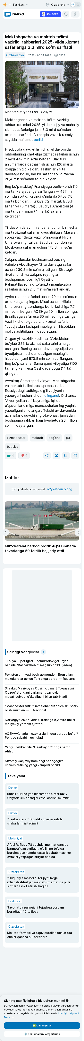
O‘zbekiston (15, 55)
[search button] (65, 14)
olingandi (51, 395)
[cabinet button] (75, 14)
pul (68, 438)
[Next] (78, 532)
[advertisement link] (50, 14)
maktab (37, 438)
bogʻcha (54, 438)
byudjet (12, 447)
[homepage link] (14, 14)
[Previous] (5, 532)
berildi (39, 140)
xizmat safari (16, 438)
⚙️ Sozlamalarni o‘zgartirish (42, 1033)
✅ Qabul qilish (42, 1025)
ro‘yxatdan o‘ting (59, 489)
